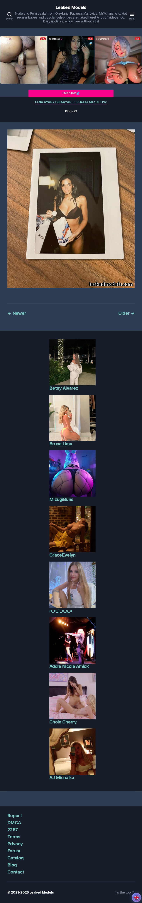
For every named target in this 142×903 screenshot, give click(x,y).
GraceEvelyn (62, 555)
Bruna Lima (60, 443)
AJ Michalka (61, 777)
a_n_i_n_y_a (60, 610)
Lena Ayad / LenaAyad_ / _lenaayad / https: (71, 102)
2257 (12, 829)
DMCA (14, 822)
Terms (14, 836)
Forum (13, 850)
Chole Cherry (63, 722)
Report (14, 815)
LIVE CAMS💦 (71, 93)
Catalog (15, 858)
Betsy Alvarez (63, 388)
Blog (12, 865)
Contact (15, 872)
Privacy (15, 843)
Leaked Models (70, 7)
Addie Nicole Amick (69, 666)
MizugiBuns (61, 499)
